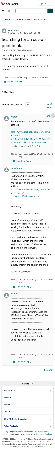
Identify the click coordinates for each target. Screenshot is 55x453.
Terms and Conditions (44, 434)
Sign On (43, 4)
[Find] (50, 11)
